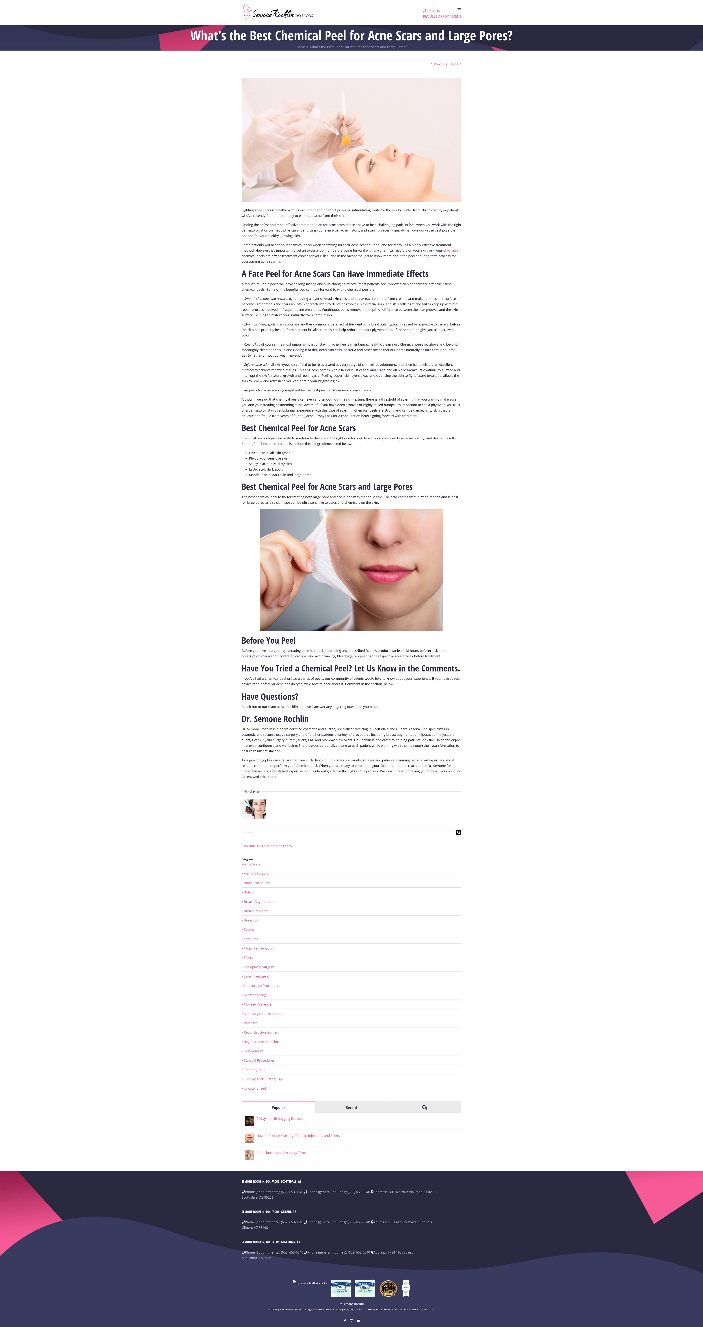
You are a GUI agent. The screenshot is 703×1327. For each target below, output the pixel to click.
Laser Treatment (256, 976)
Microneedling (255, 995)
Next (454, 64)
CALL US (433, 11)
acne (366, 324)
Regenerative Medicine (261, 1041)
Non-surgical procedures (263, 1013)
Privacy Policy (375, 1309)
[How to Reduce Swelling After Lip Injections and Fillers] (249, 1136)
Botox (248, 892)
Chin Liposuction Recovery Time (281, 1152)
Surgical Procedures (259, 1060)
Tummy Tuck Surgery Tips (264, 1079)
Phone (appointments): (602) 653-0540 (274, 1192)
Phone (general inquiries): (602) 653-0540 (338, 1192)
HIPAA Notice (391, 1309)
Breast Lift (251, 920)
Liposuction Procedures (262, 985)
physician (450, 250)
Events (249, 929)
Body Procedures (257, 883)
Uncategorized (255, 1088)
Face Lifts (251, 939)
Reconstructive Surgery (261, 1032)
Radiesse (251, 1023)
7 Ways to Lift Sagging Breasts (279, 1118)
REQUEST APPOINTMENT (442, 16)
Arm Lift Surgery (256, 873)
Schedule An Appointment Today (267, 846)
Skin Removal (254, 1051)
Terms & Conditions (410, 1309)
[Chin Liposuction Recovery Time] (249, 1153)
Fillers (248, 957)
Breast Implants (256, 911)
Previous (440, 64)
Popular (278, 1107)
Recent (351, 1107)
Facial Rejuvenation (259, 948)
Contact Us (428, 1309)
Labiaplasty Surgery (259, 967)
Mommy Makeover (258, 1004)
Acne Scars (252, 864)
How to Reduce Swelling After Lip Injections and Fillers (298, 1135)
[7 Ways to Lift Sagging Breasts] (249, 1119)
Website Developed (336, 1309)
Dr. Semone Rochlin (352, 1304)
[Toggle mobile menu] (459, 10)
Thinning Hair (254, 1069)
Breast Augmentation (260, 901)
